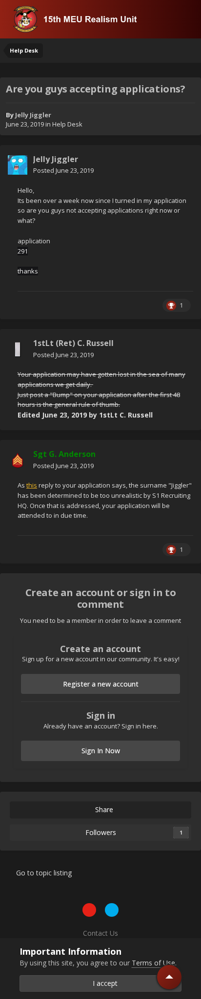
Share (103, 809)
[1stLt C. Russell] (17, 349)
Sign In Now (100, 750)
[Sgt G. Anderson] (17, 460)
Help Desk (67, 124)
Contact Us (100, 933)
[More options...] (183, 165)
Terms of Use (153, 962)
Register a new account (101, 684)
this (31, 485)
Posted (63, 170)
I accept (103, 983)
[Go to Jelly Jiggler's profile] (17, 165)
